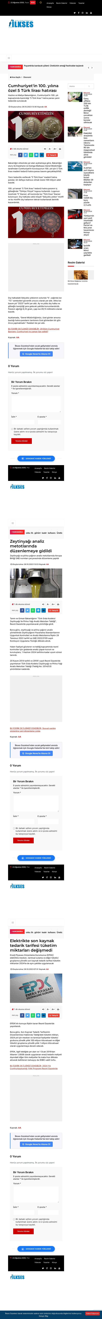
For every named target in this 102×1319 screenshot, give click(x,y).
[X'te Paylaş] (26, 155)
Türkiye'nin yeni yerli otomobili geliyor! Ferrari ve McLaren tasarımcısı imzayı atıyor (89, 225)
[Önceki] (88, 68)
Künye (49, 7)
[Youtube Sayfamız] (91, 13)
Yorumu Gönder (21, 441)
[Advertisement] (70, 36)
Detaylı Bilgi (43, 1316)
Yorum (15, 393)
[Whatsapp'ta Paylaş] (31, 155)
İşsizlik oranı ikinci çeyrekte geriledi (88, 250)
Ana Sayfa (16, 77)
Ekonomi (27, 77)
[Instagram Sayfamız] (82, 13)
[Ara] (89, 86)
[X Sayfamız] (75, 13)
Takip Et (53, 155)
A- (50, 149)
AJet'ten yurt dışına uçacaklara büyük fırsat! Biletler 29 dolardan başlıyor (89, 176)
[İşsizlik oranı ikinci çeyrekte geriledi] (75, 244)
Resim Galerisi (61, 3)
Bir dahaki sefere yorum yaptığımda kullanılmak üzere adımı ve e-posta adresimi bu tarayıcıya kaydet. (36, 432)
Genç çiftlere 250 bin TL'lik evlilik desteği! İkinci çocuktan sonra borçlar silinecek (88, 110)
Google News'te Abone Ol (37, 354)
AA (45, 107)
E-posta (42, 416)
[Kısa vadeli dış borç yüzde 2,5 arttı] (75, 194)
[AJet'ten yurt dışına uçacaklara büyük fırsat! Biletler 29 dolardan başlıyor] (75, 166)
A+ (55, 149)
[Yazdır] (60, 149)
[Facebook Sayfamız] (78, 13)
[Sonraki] (92, 68)
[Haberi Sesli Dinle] (45, 149)
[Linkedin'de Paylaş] (42, 155)
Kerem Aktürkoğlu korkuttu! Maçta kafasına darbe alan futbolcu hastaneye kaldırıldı (53, 533)
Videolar (73, 3)
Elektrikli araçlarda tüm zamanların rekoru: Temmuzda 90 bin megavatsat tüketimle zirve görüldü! (89, 145)
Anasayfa (50, 3)
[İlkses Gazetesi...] (21, 23)
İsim (14, 416)
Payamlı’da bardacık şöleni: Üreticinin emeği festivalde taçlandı (62, 533)
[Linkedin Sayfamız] (87, 13)
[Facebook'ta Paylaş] (20, 155)
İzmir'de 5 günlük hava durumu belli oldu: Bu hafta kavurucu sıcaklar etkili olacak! (56, 67)
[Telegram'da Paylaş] (36, 155)
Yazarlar (81, 3)
